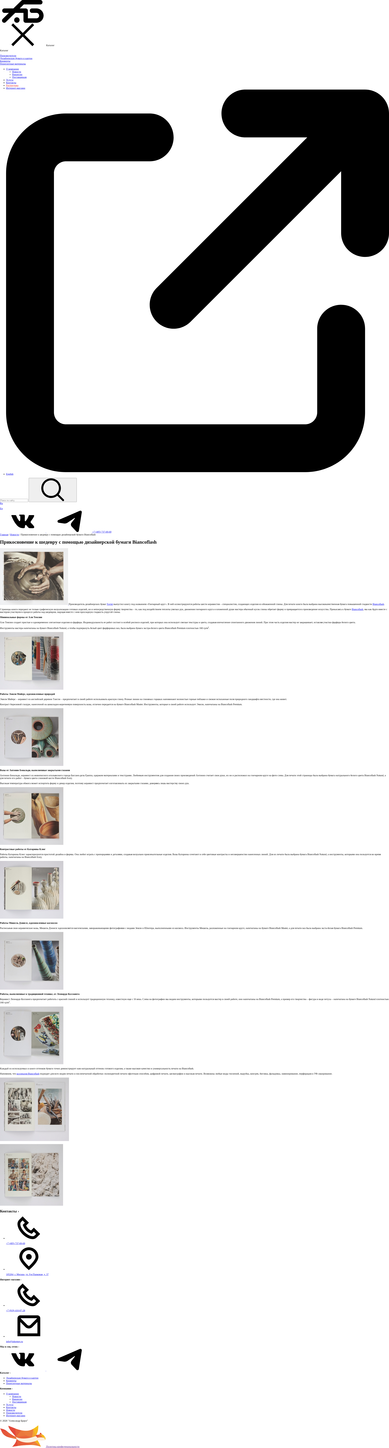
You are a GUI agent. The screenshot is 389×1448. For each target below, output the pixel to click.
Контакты (11, 82)
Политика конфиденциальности (62, 1446)
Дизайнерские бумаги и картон (22, 1378)
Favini (110, 604)
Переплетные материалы (19, 1383)
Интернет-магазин (15, 1415)
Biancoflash (378, 604)
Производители (14, 1413)
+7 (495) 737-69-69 (101, 532)
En (1, 508)
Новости (16, 71)
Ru (1, 503)
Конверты (11, 1380)
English (9, 474)
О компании (12, 69)
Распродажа (12, 85)
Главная (4, 534)
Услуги (9, 80)
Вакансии (17, 74)
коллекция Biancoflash (28, 1073)
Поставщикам (19, 77)
